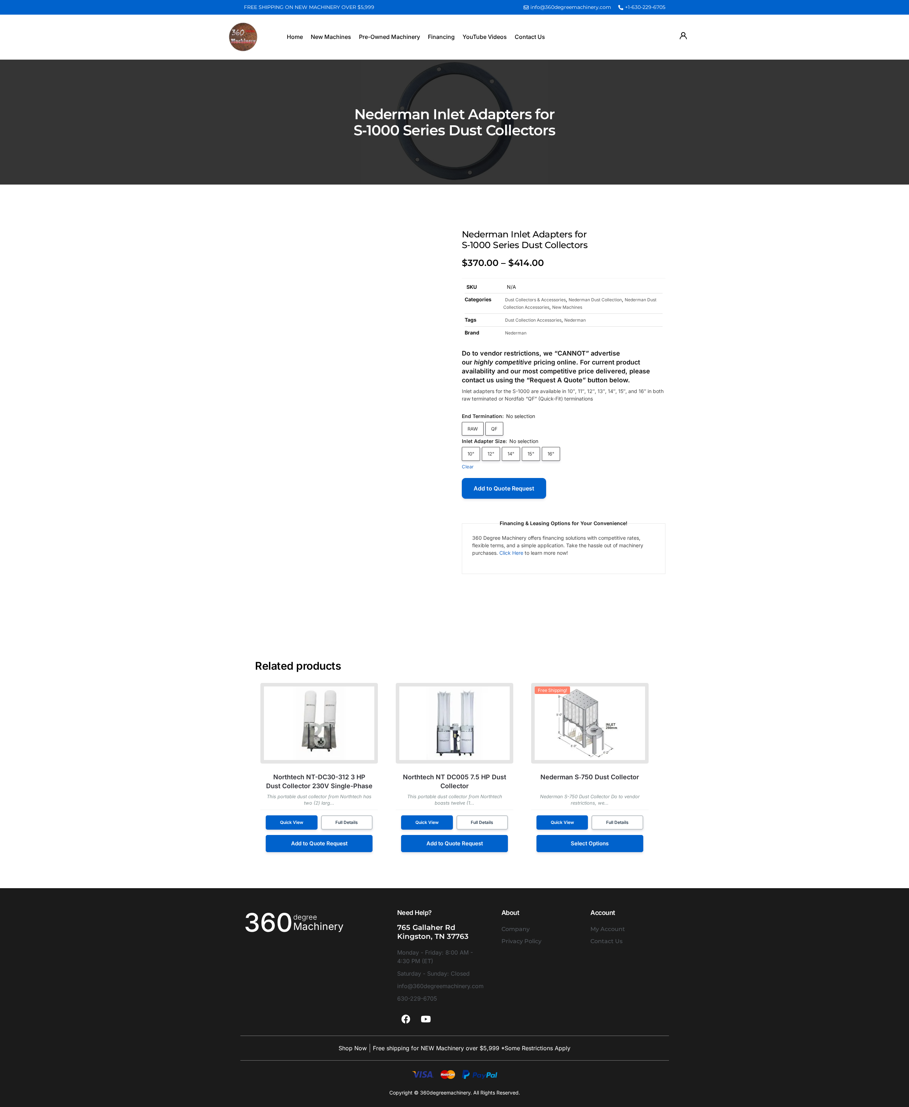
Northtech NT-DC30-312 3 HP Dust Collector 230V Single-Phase (319, 781)
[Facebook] (406, 1019)
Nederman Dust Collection (595, 299)
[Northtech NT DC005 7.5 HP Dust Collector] (454, 723)
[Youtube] (426, 1019)
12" (491, 454)
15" (531, 454)
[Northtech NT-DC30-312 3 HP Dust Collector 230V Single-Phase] (319, 723)
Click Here (511, 553)
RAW (473, 429)
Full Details (346, 822)
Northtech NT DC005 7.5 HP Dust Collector (454, 781)
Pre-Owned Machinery (389, 36)
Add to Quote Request (504, 488)
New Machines (331, 36)
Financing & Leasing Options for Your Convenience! (564, 523)
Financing (441, 36)
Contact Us (530, 36)
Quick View (291, 822)
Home (295, 36)
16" (551, 454)
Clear (468, 466)
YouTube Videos (485, 36)
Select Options (590, 843)
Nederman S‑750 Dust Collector (589, 777)
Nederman (575, 320)
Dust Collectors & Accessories (535, 299)
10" (471, 454)
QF (494, 429)
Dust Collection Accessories (533, 320)
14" (511, 454)
